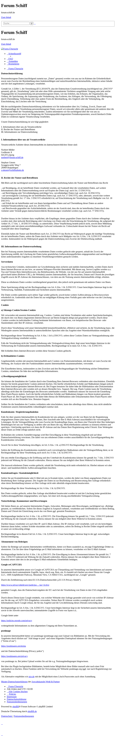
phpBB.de (32, 711)
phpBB (15, 706)
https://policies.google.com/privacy (16, 620)
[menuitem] (10, 59)
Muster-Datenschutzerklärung (14, 681)
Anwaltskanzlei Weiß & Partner (45, 681)
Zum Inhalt (6, 17)
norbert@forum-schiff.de (12, 157)
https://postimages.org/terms (13, 646)
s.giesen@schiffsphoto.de (12, 170)
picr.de (32, 676)
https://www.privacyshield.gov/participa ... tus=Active (25, 585)
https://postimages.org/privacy (14, 656)
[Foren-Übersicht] (9, 49)
